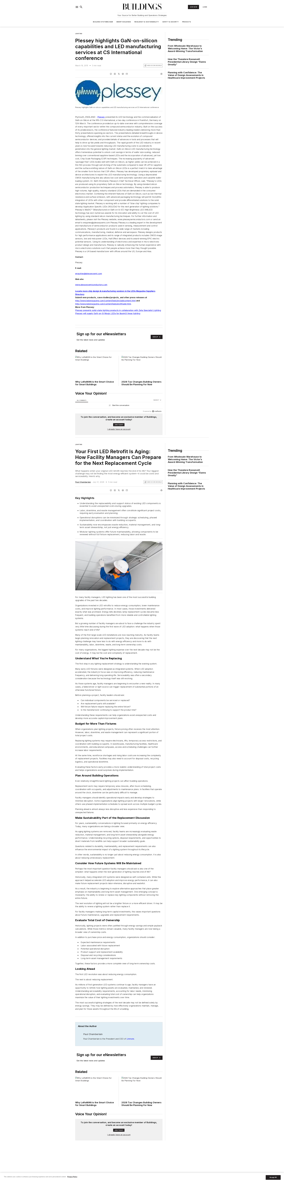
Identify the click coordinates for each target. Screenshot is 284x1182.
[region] (119, 405)
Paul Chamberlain (83, 482)
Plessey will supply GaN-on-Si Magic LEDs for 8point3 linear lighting (107, 313)
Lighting (78, 33)
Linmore (130, 1061)
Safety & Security (170, 22)
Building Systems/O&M (103, 22)
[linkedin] (115, 74)
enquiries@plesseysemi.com (88, 273)
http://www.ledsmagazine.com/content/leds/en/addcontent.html (105, 300)
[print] (161, 74)
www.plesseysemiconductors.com (91, 285)
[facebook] (111, 74)
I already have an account (118, 429)
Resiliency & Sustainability (146, 22)
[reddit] (123, 74)
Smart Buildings (123, 22)
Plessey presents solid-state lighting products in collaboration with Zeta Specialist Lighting (118, 310)
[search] (81, 7)
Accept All (273, 1177)
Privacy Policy (72, 1177)
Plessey (101, 117)
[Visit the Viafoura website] (156, 411)
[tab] (81, 400)
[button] (77, 7)
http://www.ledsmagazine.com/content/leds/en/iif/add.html (103, 304)
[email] (127, 74)
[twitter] (119, 74)
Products (186, 22)
